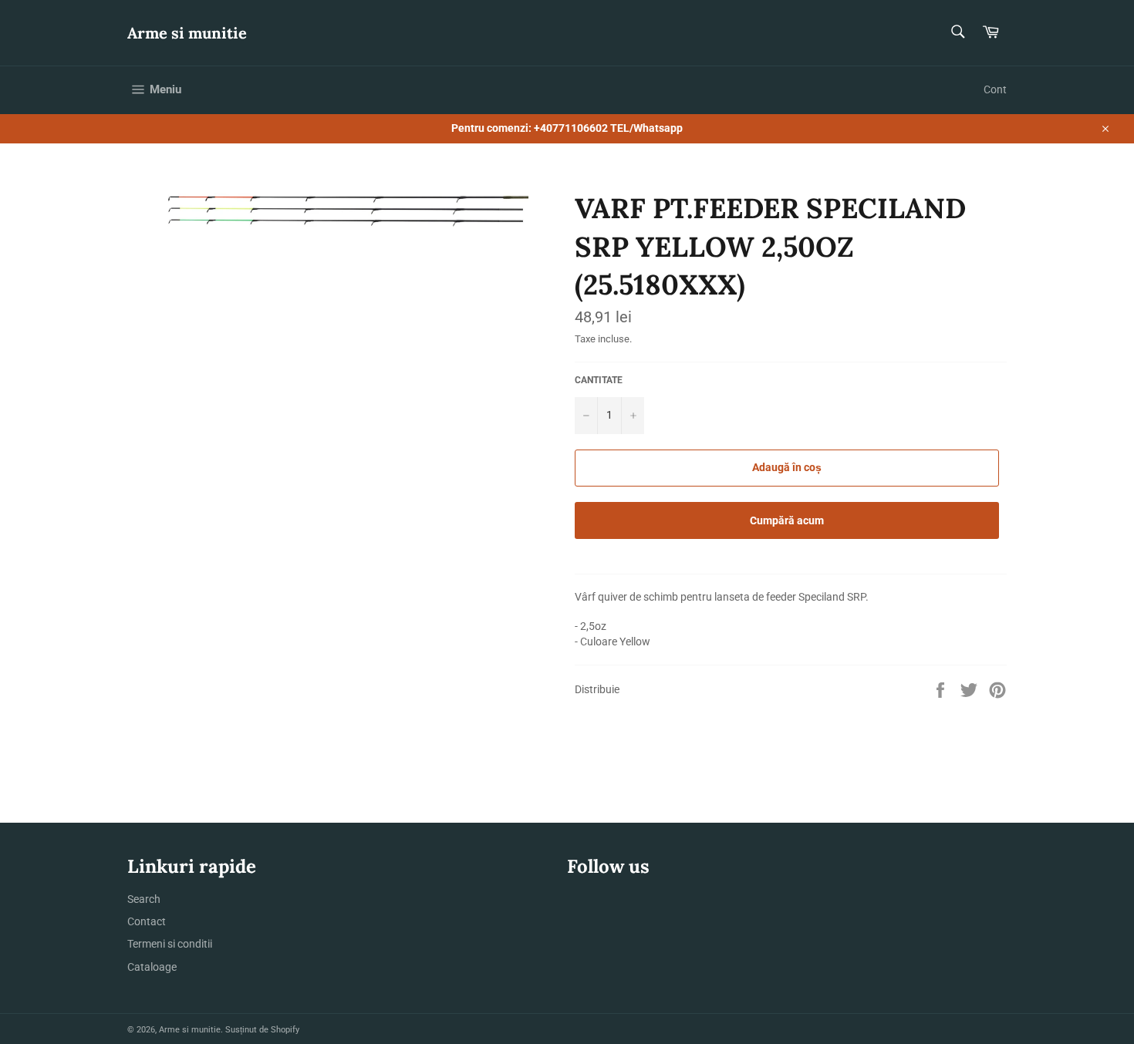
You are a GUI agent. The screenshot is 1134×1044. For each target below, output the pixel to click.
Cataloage (152, 967)
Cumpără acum (787, 520)
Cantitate (599, 380)
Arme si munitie (187, 32)
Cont (995, 89)
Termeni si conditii (169, 944)
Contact (146, 921)
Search (143, 899)
